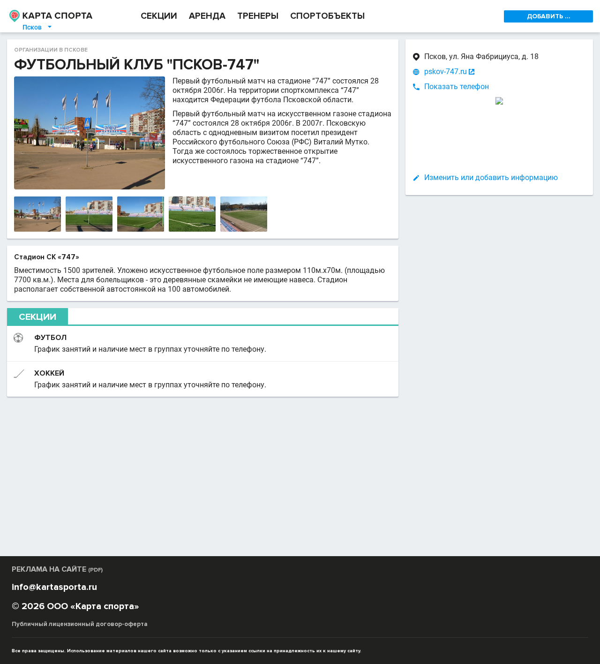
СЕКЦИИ (159, 16)
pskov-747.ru (445, 71)
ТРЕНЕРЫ (257, 16)
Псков (37, 27)
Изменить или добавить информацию (491, 177)
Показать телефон (456, 86)
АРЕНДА (207, 16)
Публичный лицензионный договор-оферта (80, 624)
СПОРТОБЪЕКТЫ (327, 16)
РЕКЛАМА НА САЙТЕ (57, 569)
